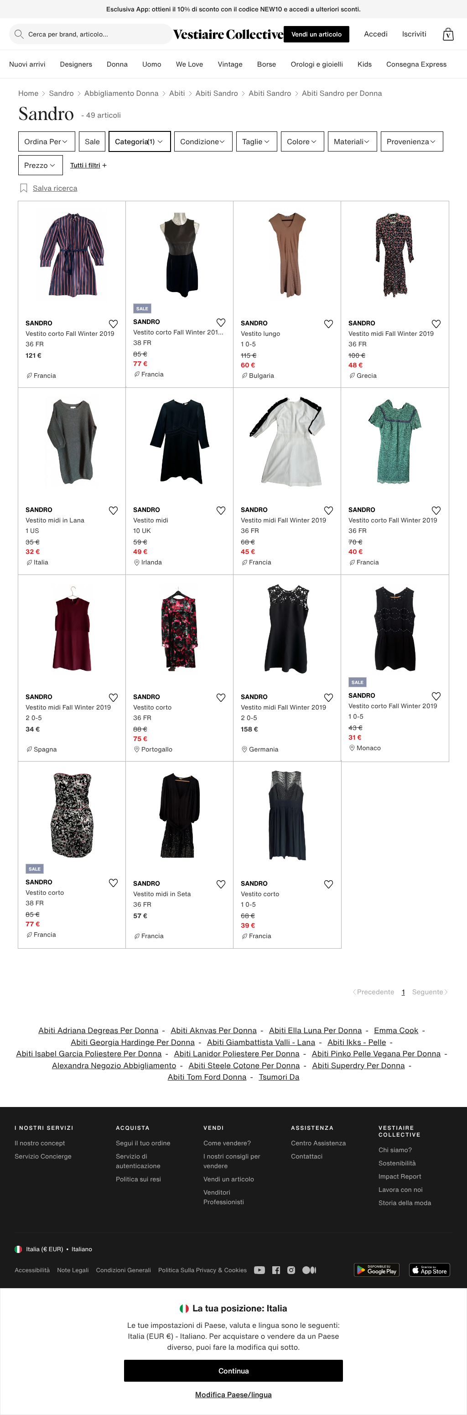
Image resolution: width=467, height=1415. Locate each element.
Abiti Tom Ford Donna (207, 1077)
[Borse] (283, 64)
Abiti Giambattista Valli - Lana (261, 1042)
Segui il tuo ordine (143, 1143)
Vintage (230, 64)
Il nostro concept (40, 1143)
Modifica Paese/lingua (233, 1394)
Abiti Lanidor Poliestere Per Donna (236, 1054)
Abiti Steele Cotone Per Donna (244, 1065)
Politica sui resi (138, 1179)
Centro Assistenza (318, 1143)
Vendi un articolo (316, 34)
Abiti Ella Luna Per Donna (315, 1030)
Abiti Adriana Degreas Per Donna (98, 1030)
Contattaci (306, 1156)
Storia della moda (405, 1203)
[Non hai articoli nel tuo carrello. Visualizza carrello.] (448, 34)
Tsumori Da (279, 1077)
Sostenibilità (397, 1163)
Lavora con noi (401, 1190)
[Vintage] (250, 64)
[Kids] (379, 64)
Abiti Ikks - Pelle (356, 1042)
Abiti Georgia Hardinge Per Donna (133, 1042)
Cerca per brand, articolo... (68, 34)
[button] (448, 34)
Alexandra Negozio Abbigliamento (114, 1065)
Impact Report (400, 1176)
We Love (189, 64)
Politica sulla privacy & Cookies (202, 1270)
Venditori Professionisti (223, 1197)
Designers (76, 64)
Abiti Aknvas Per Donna (214, 1030)
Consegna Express (416, 64)
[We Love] (210, 64)
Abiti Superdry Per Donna (358, 1065)
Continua (233, 1370)
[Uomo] (168, 64)
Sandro (61, 93)
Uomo (151, 64)
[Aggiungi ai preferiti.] (113, 324)
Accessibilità (32, 1270)
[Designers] (99, 64)
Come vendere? (227, 1143)
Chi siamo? (395, 1150)
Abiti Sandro (217, 93)
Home (28, 93)
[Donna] (135, 64)
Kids (365, 64)
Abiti (177, 93)
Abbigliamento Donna (121, 93)
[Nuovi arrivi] (52, 64)
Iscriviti (414, 34)
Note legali (72, 1270)
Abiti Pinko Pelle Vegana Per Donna (376, 1054)
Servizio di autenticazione (138, 1161)
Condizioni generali (123, 1270)
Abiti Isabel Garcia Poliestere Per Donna (88, 1054)
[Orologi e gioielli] (350, 64)
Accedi (376, 34)
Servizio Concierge (43, 1156)
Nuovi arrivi (27, 64)
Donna (117, 64)
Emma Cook (396, 1030)
